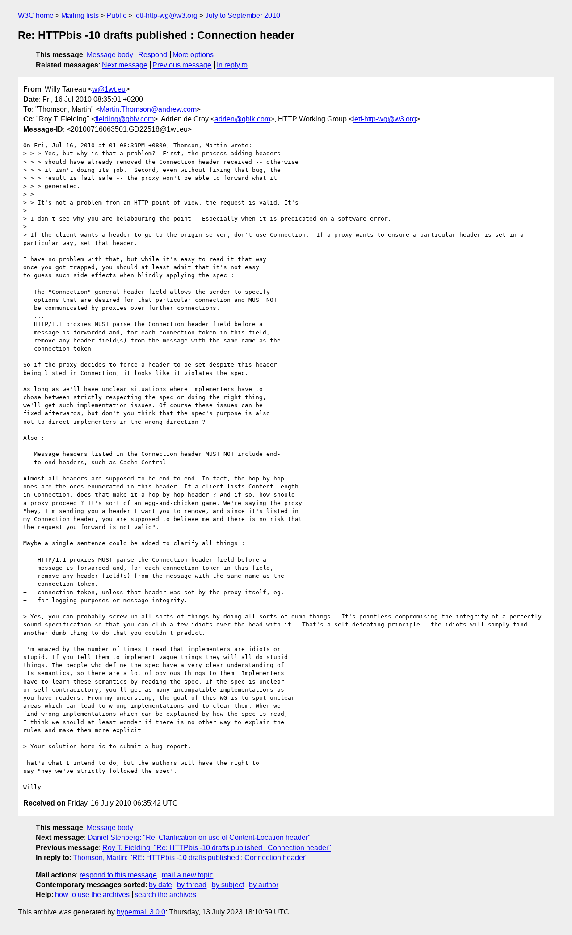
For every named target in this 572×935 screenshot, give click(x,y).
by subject (228, 885)
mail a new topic (187, 875)
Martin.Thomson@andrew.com (148, 109)
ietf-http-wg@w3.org (166, 15)
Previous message (181, 65)
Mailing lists (80, 15)
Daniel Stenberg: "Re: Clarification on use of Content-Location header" (199, 837)
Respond (152, 54)
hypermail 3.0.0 (141, 912)
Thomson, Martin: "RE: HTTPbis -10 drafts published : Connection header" (190, 857)
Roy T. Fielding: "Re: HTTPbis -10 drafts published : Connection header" (216, 848)
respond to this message (118, 875)
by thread (191, 885)
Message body (110, 54)
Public (116, 15)
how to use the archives (92, 894)
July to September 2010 (242, 15)
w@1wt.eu (109, 89)
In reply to (232, 65)
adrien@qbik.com (242, 119)
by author (263, 885)
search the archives (165, 894)
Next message (124, 65)
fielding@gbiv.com (124, 119)
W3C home (36, 15)
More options (193, 54)
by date (160, 885)
